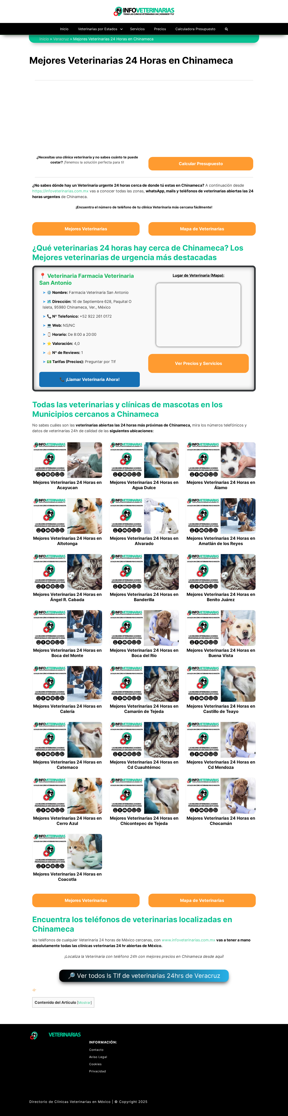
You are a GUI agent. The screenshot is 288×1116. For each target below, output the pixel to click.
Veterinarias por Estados (97, 29)
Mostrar (84, 1002)
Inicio (64, 29)
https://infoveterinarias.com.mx (60, 191)
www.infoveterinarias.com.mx (188, 940)
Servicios (137, 29)
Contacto (96, 1049)
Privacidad (97, 1071)
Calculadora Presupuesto (195, 29)
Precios (160, 29)
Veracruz (61, 39)
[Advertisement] (144, 114)
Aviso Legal (98, 1057)
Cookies (95, 1064)
